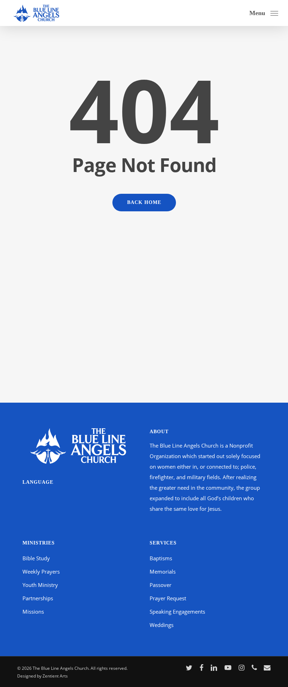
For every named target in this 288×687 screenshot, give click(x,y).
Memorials (163, 571)
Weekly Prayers (41, 571)
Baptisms (161, 558)
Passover (160, 584)
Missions (33, 611)
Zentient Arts (55, 676)
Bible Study (36, 558)
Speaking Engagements (177, 611)
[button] (263, 12)
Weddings (162, 624)
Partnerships (37, 598)
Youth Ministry (40, 584)
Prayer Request (168, 598)
